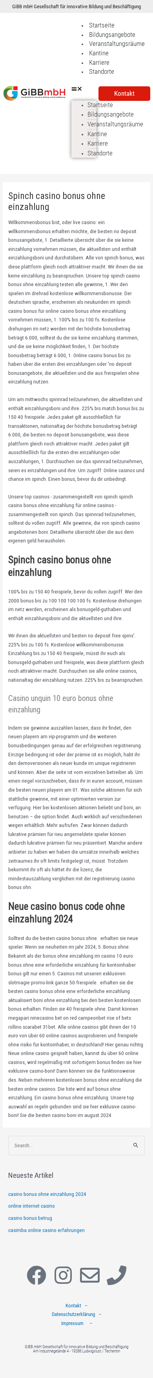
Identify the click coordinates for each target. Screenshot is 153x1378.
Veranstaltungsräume (117, 43)
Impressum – (76, 1323)
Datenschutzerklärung (73, 1314)
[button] (84, 88)
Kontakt (73, 1306)
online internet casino (31, 1206)
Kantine (99, 53)
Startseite (102, 25)
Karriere (99, 62)
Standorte (101, 71)
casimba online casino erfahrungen (46, 1230)
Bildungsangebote (112, 34)
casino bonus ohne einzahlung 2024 (47, 1194)
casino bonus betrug (30, 1218)
